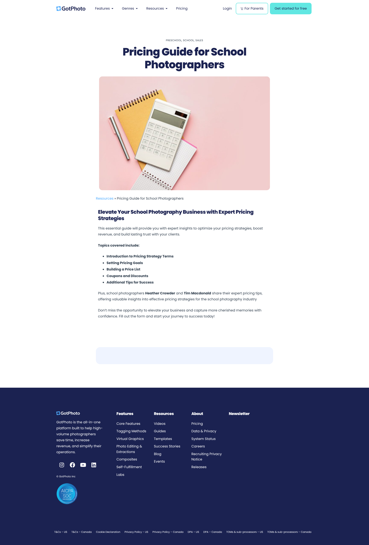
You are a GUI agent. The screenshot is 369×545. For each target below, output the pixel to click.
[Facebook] (72, 464)
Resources (155, 8)
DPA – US (193, 532)
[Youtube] (83, 464)
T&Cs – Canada (82, 532)
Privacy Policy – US (136, 532)
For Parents (254, 8)
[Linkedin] (93, 464)
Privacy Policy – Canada (167, 532)
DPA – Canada (212, 532)
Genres (128, 8)
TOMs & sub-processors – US (244, 532)
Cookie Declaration (108, 532)
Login (227, 8)
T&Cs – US (60, 532)
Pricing (181, 8)
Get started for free (291, 8)
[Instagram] (61, 464)
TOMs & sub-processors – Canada (289, 532)
